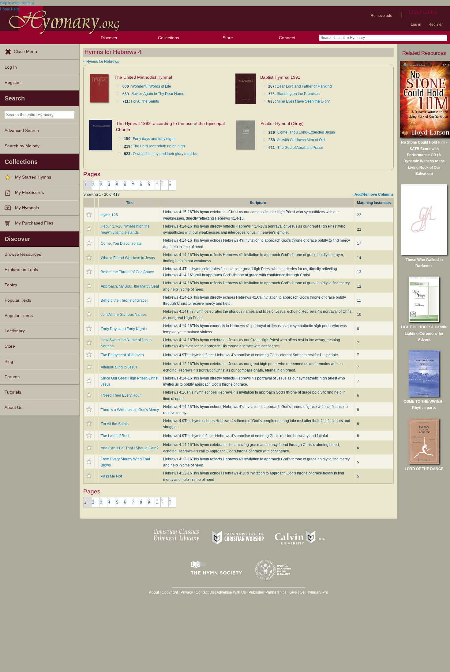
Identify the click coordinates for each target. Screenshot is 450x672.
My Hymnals (27, 208)
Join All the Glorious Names (124, 314)
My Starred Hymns (33, 177)
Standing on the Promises (298, 94)
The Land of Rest (115, 436)
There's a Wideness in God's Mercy (130, 410)
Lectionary (15, 331)
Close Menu (25, 51)
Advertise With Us (231, 592)
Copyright (170, 592)
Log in (416, 24)
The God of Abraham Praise (300, 147)
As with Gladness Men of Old (301, 140)
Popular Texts (18, 300)
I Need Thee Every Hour (121, 395)
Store (228, 37)
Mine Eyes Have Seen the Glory (303, 101)
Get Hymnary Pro (314, 592)
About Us (13, 407)
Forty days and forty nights (154, 139)
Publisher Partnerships (268, 592)
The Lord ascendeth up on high (159, 146)
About (154, 592)
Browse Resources (23, 254)
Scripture (258, 203)
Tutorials (13, 392)
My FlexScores (29, 192)
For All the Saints (145, 101)
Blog (9, 361)
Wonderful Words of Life (151, 86)
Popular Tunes (19, 315)
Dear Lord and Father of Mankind (304, 86)
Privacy (187, 592)
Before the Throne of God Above (127, 272)
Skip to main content (17, 3)
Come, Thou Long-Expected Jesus (306, 132)
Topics (11, 285)
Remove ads (381, 15)
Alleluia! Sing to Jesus (119, 367)
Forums (12, 377)
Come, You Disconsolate (121, 243)
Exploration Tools (21, 269)
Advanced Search (22, 130)
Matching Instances (374, 203)
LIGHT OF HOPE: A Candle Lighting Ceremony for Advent (424, 333)
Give (293, 592)
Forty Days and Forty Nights (124, 329)
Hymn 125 (109, 215)
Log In (11, 67)
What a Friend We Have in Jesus (128, 258)
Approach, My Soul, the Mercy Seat (130, 286)
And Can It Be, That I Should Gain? (130, 448)
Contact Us (205, 592)
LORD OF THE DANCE (424, 469)
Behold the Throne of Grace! (124, 300)
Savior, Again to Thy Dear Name (157, 94)
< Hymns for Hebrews (101, 61)
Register (436, 24)
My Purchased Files (34, 223)
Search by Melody (22, 146)
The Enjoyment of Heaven (122, 355)
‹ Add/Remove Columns (373, 194)
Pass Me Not (111, 476)
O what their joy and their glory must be (165, 154)
